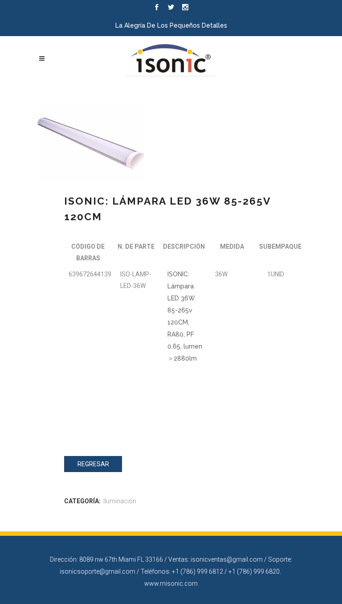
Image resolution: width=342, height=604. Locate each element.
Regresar (93, 464)
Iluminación (119, 501)
